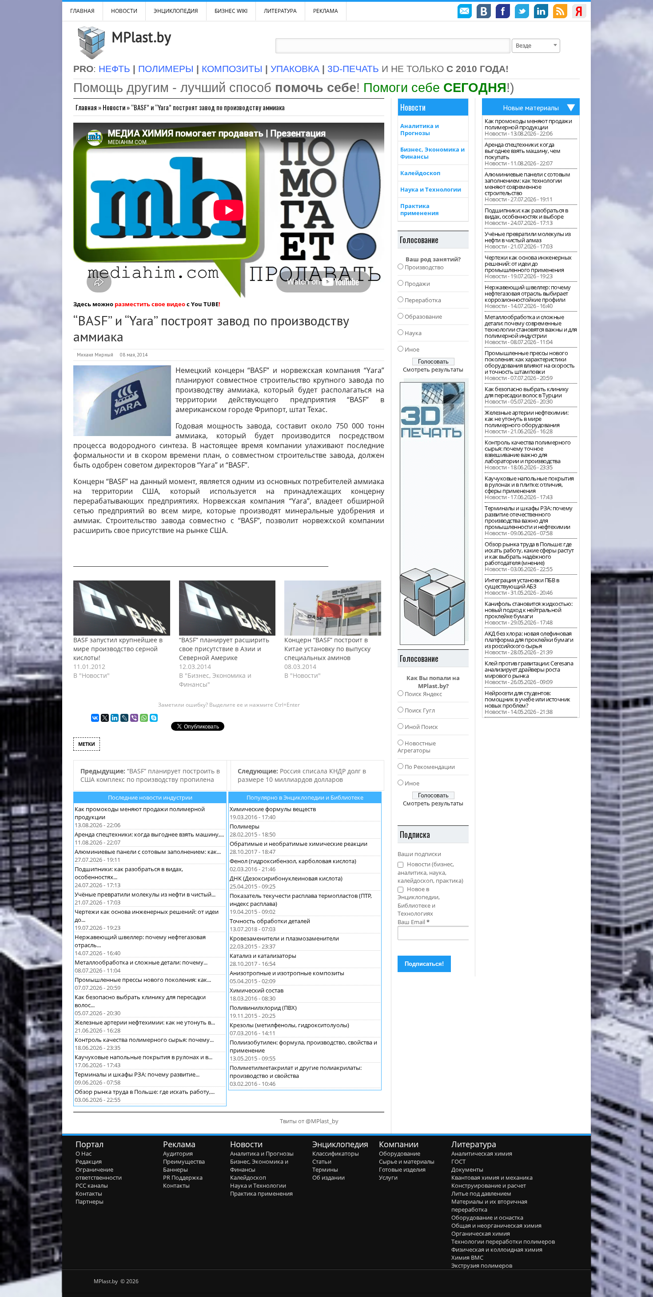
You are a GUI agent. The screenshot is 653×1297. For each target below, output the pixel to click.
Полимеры (244, 826)
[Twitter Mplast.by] (522, 12)
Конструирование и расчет (488, 1185)
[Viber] (134, 718)
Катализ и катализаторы (263, 956)
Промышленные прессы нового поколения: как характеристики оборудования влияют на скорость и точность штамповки (530, 362)
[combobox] (536, 46)
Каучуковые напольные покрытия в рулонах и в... (143, 1057)
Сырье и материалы (406, 1161)
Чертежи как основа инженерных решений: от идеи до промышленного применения (528, 263)
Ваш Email (414, 922)
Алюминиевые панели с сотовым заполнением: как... (148, 852)
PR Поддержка (183, 1177)
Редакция (89, 1161)
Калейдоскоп (420, 173)
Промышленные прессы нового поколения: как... (143, 980)
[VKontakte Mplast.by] (484, 12)
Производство (424, 267)
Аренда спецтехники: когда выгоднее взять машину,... (149, 834)
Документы (467, 1169)
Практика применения (419, 209)
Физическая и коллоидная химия (496, 1249)
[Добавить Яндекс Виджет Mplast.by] (579, 12)
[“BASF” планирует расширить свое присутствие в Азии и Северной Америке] (227, 608)
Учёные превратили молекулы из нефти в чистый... (145, 894)
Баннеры (175, 1169)
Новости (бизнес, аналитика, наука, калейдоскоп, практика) (430, 872)
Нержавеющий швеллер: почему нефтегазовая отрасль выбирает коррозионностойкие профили (528, 293)
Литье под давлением (481, 1193)
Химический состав (256, 990)
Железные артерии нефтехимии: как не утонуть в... (145, 1022)
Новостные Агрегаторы (417, 746)
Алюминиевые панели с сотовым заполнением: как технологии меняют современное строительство (527, 183)
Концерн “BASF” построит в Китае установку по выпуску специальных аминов (327, 649)
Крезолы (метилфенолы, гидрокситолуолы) (289, 1025)
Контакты (89, 1193)
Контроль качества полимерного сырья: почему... (144, 1040)
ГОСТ (458, 1161)
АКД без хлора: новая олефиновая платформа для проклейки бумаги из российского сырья (529, 639)
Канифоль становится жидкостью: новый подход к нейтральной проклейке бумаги (528, 610)
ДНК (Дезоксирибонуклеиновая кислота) (286, 878)
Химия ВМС (467, 1257)
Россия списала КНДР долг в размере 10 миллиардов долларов (302, 775)
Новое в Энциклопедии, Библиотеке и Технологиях (419, 901)
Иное (412, 349)
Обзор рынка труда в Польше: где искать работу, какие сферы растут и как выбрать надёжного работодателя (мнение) (529, 553)
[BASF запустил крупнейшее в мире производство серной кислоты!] (121, 608)
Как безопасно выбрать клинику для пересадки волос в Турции (527, 392)
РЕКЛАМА (325, 11)
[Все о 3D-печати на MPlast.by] (433, 511)
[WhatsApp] (144, 718)
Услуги (388, 1177)
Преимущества (184, 1161)
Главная (86, 107)
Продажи (417, 284)
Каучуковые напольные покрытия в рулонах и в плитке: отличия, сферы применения (529, 484)
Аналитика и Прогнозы (419, 129)
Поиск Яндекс (423, 694)
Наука (413, 333)
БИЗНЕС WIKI (231, 11)
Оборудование (399, 1153)
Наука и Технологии (430, 189)
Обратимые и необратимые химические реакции (298, 844)
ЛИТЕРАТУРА (280, 11)
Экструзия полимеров (481, 1265)
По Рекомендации (430, 767)
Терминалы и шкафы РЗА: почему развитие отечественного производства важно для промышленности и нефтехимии (529, 517)
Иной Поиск (421, 727)
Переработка (423, 300)
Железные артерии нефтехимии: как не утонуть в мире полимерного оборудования (526, 418)
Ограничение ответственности (99, 1173)
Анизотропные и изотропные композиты (287, 973)
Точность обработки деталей (270, 921)
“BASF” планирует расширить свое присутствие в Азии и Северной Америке (224, 649)
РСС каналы (92, 1185)
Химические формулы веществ (273, 809)
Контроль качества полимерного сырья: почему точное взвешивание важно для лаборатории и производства (528, 451)
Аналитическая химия (481, 1153)
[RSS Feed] (560, 12)
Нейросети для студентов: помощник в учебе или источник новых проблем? (527, 699)
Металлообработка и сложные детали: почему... (141, 962)
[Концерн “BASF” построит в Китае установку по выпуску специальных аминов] (332, 608)
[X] (105, 718)
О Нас (84, 1153)
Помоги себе (434, 87)
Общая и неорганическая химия (496, 1225)
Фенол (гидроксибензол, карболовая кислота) (293, 861)
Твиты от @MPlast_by (309, 1121)
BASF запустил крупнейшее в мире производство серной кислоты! (118, 649)
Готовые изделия (402, 1169)
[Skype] (154, 718)
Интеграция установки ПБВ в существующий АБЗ (522, 583)
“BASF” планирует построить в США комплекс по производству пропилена (150, 775)
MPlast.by (141, 37)
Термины (325, 1169)
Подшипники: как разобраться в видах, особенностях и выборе (526, 213)
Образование (423, 316)
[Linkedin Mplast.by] (541, 12)
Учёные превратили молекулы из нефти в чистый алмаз (528, 237)
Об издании (328, 1177)
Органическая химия (480, 1233)
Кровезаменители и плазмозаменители (284, 938)
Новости (124, 11)
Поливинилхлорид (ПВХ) (263, 1008)
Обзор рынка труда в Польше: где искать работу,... (145, 1092)
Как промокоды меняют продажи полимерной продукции (528, 124)
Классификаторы (335, 1153)
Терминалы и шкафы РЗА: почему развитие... (137, 1074)
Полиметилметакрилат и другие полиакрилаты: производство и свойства (296, 1072)
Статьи (321, 1161)
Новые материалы (531, 107)
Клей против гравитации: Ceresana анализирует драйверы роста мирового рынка (529, 669)
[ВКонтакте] (95, 718)
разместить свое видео (150, 304)
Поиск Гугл (420, 710)
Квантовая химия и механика (492, 1177)
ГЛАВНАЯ (82, 11)
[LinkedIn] (115, 718)
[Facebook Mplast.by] (503, 12)
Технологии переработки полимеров (503, 1241)
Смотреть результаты (433, 369)
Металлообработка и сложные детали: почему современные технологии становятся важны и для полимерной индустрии (531, 326)
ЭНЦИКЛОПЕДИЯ (176, 11)
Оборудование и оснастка (487, 1217)
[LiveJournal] (124, 718)
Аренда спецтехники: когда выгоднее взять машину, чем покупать (522, 150)
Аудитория (178, 1153)
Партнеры (90, 1201)
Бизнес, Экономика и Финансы (432, 152)
